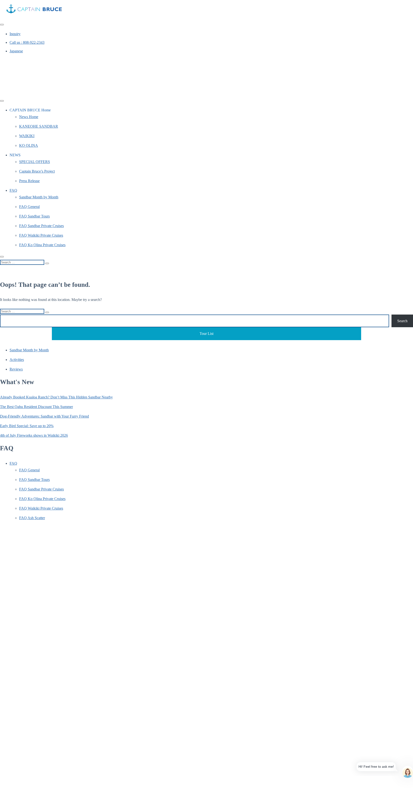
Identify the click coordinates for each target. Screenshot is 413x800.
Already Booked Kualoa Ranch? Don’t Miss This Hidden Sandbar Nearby (56, 397)
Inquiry (15, 34)
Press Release (29, 181)
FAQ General (29, 207)
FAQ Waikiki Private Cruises (41, 235)
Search (402, 321)
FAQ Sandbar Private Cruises (41, 226)
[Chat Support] (407, 771)
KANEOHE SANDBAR (38, 126)
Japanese (16, 51)
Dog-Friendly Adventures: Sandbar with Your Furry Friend (44, 416)
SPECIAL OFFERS (34, 162)
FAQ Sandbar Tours (34, 216)
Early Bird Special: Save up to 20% (27, 426)
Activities (17, 360)
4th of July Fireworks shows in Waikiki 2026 (34, 435)
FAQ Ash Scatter (32, 518)
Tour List (206, 334)
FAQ (13, 190)
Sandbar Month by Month (38, 197)
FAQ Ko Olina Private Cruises (42, 245)
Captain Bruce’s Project (37, 171)
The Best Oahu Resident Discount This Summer (36, 407)
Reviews (16, 369)
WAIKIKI (26, 136)
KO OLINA (28, 145)
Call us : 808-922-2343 (27, 42)
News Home (28, 117)
